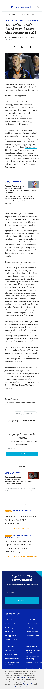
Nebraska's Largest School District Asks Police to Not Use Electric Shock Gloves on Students (18, 480)
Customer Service (32, 632)
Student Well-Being (13, 181)
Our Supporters (10, 636)
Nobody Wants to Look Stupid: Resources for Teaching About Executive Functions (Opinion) (20, 189)
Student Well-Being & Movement (22, 21)
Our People (9, 632)
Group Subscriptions (12, 658)
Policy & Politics (23, 14)
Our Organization (11, 624)
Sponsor (18, 513)
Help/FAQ (29, 628)
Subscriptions (10, 650)
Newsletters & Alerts (12, 654)
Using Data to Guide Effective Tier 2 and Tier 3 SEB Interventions (20, 520)
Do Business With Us (34, 646)
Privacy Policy (23, 677)
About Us (8, 619)
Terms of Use (28, 684)
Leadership (12, 14)
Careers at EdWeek (11, 639)
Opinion (8, 183)
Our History (9, 628)
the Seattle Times (22, 321)
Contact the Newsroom (34, 636)
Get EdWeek (9, 646)
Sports (18, 413)
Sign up (22, 600)
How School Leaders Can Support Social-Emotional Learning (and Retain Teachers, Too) (18, 546)
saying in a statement (13, 230)
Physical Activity (30, 413)
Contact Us (30, 619)
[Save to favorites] (22, 47)
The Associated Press (12, 488)
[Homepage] (22, 6)
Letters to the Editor (33, 624)
